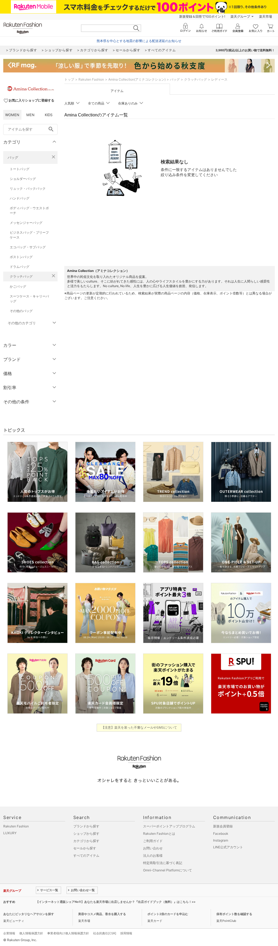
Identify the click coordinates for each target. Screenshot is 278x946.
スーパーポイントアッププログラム (169, 826)
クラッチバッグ (21, 276)
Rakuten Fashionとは (159, 833)
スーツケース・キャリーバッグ (29, 298)
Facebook (220, 833)
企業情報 (9, 933)
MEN (30, 115)
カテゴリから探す (86, 841)
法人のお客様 (153, 855)
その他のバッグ (21, 311)
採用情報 (126, 933)
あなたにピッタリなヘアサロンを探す (28, 914)
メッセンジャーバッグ (26, 223)
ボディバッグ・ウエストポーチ (29, 210)
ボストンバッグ (21, 257)
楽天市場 (265, 16)
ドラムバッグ (19, 267)
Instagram (220, 840)
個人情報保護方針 (31, 933)
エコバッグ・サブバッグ (28, 247)
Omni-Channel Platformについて (167, 870)
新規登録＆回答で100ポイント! (202, 16)
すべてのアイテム (86, 855)
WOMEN (12, 115)
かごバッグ (18, 286)
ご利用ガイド (153, 841)
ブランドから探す (86, 826)
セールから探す (84, 848)
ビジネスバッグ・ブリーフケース (29, 234)
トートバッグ (19, 169)
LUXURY (10, 833)
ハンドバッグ (19, 198)
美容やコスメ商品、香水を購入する (102, 914)
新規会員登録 (223, 826)
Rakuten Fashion (91, 79)
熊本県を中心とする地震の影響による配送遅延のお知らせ (139, 41)
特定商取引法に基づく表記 (162, 863)
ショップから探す (86, 833)
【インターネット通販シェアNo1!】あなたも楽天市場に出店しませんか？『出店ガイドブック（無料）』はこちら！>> (115, 902)
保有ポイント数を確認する (234, 914)
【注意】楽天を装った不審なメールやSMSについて (139, 727)
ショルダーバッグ (23, 179)
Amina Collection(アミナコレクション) (137, 79)
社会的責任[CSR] (104, 933)
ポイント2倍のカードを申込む (167, 914)
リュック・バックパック (28, 188)
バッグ (13, 157)
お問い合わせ (153, 848)
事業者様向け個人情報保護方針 (68, 933)
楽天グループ (240, 16)
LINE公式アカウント (228, 847)
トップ (69, 79)
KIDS (48, 115)
